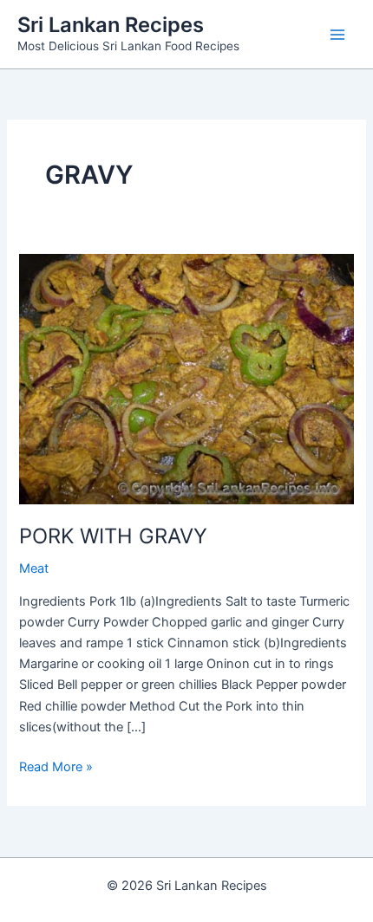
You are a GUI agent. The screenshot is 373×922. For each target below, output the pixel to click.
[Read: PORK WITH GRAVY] (186, 378)
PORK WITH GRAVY (113, 536)
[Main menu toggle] (337, 34)
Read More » (56, 767)
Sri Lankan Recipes (110, 24)
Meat (34, 568)
